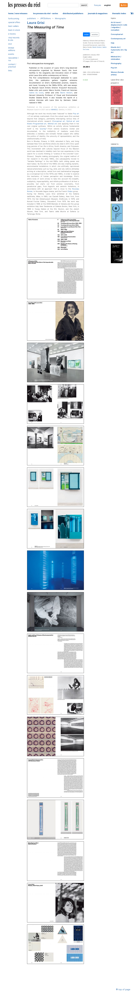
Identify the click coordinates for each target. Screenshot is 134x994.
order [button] (86, 34)
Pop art (76, 114)
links (10, 70)
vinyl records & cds (13, 38)
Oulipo (70, 191)
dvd (10, 44)
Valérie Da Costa (36, 93)
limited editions (11, 49)
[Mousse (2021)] (118, 129)
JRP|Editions (45, 18)
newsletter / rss (13, 59)
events (11, 54)
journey (43, 129)
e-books (12, 34)
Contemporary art (118, 39)
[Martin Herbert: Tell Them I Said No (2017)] (118, 213)
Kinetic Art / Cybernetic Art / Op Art (119, 49)
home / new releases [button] (17, 13)
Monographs (60, 18)
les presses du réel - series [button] (45, 13)
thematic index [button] (119, 13)
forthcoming (13, 18)
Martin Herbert (66, 93)
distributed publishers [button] (73, 13)
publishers (31, 18)
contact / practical (12, 65)
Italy (112, 43)
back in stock (14, 30)
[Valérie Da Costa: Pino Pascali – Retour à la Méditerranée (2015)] (118, 232)
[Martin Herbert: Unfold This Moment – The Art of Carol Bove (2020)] (118, 175)
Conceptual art (59, 121)
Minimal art (52, 124)
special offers (14, 22)
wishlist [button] (95, 34)
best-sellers (13, 26)
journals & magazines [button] (97, 13)
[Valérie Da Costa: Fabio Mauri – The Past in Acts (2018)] (118, 194)
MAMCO (54, 110)
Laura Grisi (35, 23)
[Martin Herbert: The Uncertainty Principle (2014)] (118, 253)
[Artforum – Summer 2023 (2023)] (118, 113)
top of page (124, 989)
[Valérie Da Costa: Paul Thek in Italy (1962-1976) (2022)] (118, 155)
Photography (116, 63)
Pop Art (114, 68)
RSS (124, 5)
